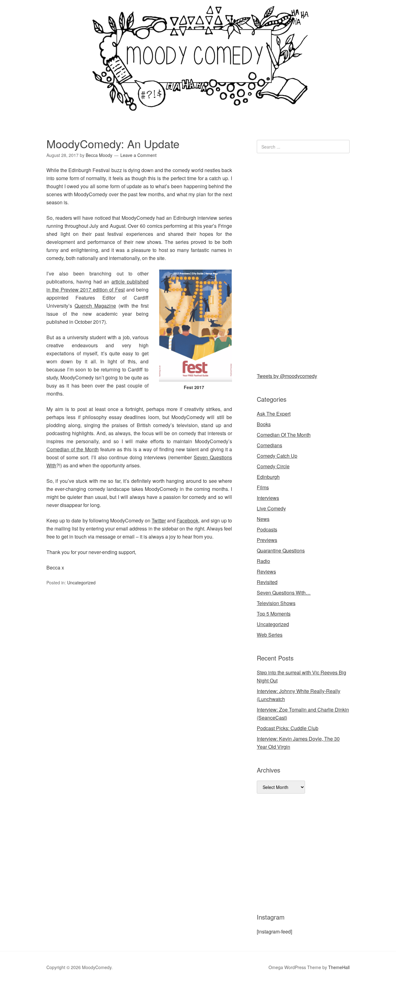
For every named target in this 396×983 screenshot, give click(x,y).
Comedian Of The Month (284, 434)
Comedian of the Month (72, 449)
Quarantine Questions (281, 550)
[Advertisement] (303, 261)
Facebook (187, 520)
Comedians (269, 445)
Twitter (159, 520)
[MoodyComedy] (198, 106)
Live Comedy (271, 508)
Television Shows (276, 603)
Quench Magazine (95, 305)
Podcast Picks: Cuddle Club (287, 728)
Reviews (266, 571)
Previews (267, 539)
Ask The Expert (274, 413)
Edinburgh (268, 476)
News (263, 518)
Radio (263, 561)
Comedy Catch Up (277, 455)
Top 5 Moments (274, 613)
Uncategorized (81, 582)
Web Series (269, 634)
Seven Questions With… (284, 592)
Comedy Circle (273, 466)
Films (263, 487)
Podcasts (267, 529)
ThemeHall (339, 967)
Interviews (268, 497)
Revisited (267, 582)
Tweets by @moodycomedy (287, 375)
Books (264, 424)
